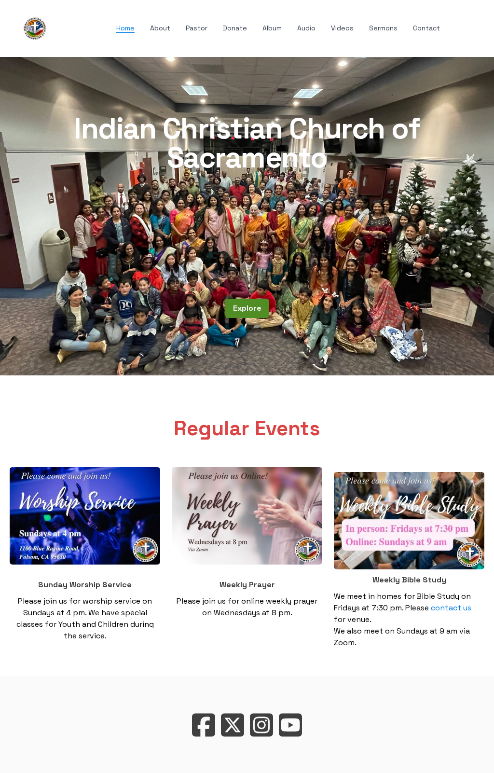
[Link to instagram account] (261, 725)
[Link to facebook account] (203, 725)
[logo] (34, 28)
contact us (451, 608)
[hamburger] (57, 26)
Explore (247, 308)
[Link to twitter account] (232, 725)
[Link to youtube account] (290, 725)
